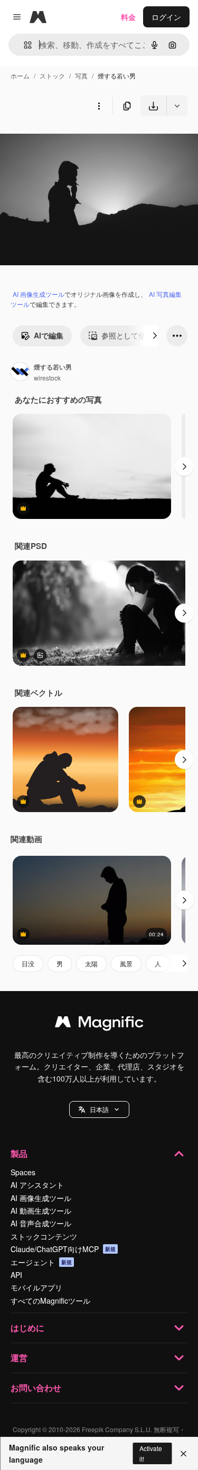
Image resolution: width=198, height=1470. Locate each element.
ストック (52, 75)
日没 (28, 963)
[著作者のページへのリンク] (20, 372)
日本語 (99, 1109)
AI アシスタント (37, 1184)
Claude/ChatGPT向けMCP (63, 1249)
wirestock (47, 377)
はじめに (27, 1328)
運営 (19, 1358)
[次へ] (154, 335)
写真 (81, 75)
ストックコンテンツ (44, 1236)
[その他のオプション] (98, 105)
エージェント (41, 1262)
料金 (128, 17)
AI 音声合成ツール (41, 1223)
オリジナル (72, 140)
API (16, 1274)
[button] (99, 1109)
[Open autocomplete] (23, 45)
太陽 (91, 963)
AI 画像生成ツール (38, 293)
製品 (19, 1153)
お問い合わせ (36, 1388)
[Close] (183, 1453)
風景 (126, 963)
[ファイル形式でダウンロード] (176, 105)
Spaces (23, 1172)
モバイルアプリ (36, 1287)
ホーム (20, 75)
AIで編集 (48, 335)
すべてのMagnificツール (50, 1300)
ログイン (166, 17)
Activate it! (150, 1453)
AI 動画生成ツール (41, 1210)
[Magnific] (99, 1024)
